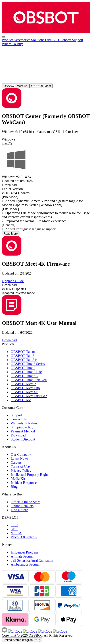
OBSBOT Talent (23, 352)
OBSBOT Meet (41, 86)
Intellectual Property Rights (30, 474)
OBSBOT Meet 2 (23, 384)
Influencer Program (24, 552)
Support (77, 40)
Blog (14, 487)
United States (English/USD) (22, 640)
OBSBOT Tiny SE (24, 376)
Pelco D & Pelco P (24, 537)
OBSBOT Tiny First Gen (29, 380)
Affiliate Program (23, 556)
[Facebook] (15, 631)
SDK (14, 529)
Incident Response (24, 483)
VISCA (16, 533)
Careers (16, 462)
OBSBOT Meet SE (24, 392)
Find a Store (19, 510)
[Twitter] (59, 631)
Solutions (38, 40)
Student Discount (23, 439)
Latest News (19, 458)
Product (7, 40)
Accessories (22, 40)
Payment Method (23, 431)
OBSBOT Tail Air (24, 360)
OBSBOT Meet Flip (25, 388)
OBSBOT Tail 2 (22, 356)
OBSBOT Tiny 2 (23, 368)
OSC (14, 525)
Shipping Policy (22, 427)
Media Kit (18, 478)
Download (18, 435)
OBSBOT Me (21, 400)
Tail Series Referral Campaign (32, 560)
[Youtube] (44, 631)
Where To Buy (12, 44)
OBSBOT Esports (58, 40)
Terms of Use (20, 466)
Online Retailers (22, 506)
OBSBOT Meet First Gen (29, 396)
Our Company (21, 454)
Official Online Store (25, 502)
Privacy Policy (21, 470)
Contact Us (19, 419)
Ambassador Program (26, 564)
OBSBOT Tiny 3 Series (28, 364)
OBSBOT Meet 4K (16, 86)
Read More (11, 233)
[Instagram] (29, 631)
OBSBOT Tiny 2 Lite (26, 372)
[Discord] (5, 631)
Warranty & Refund (25, 423)
